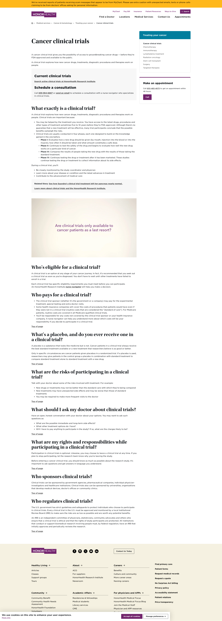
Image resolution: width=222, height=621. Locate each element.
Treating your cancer (84, 23)
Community (37, 593)
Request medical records (167, 574)
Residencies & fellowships (85, 598)
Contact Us (164, 16)
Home (32, 23)
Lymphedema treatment (153, 54)
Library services (80, 605)
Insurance (138, 11)
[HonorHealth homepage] (43, 14)
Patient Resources (153, 11)
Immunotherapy (150, 50)
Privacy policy (162, 588)
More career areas (122, 577)
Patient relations (163, 597)
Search (186, 11)
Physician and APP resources (128, 608)
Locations (124, 16)
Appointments (183, 16)
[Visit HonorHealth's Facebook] (74, 551)
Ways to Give (170, 11)
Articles (35, 570)
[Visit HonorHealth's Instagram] (80, 551)
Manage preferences (155, 616)
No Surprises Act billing (166, 583)
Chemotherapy (149, 47)
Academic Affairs (82, 593)
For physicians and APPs (127, 593)
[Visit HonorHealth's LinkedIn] (97, 551)
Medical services (43, 23)
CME (75, 608)
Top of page (37, 326)
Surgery (146, 64)
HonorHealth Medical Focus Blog (130, 601)
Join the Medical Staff (124, 605)
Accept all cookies (131, 616)
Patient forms (161, 569)
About (76, 565)
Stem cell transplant (152, 61)
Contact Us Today (124, 551)
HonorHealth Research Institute (88, 577)
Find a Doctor (106, 16)
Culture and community (125, 574)
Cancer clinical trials (152, 43)
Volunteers (36, 611)
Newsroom (78, 581)
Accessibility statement (166, 593)
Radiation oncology (151, 57)
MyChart (116, 11)
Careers (118, 565)
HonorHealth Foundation (43, 608)
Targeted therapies (151, 68)
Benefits (118, 570)
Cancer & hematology (63, 23)
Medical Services (144, 16)
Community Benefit (40, 598)
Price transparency (164, 602)
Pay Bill (127, 11)
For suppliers (79, 574)
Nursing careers (121, 581)
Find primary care (163, 564)
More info (6, 618)
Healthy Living (39, 565)
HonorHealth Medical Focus (127, 598)
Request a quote (163, 578)
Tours (34, 581)
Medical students (81, 601)
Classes (35, 574)
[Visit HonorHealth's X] (85, 551)
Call (147, 97)
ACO (75, 570)
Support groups (39, 577)
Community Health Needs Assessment (43, 602)
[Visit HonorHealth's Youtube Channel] (91, 551)
